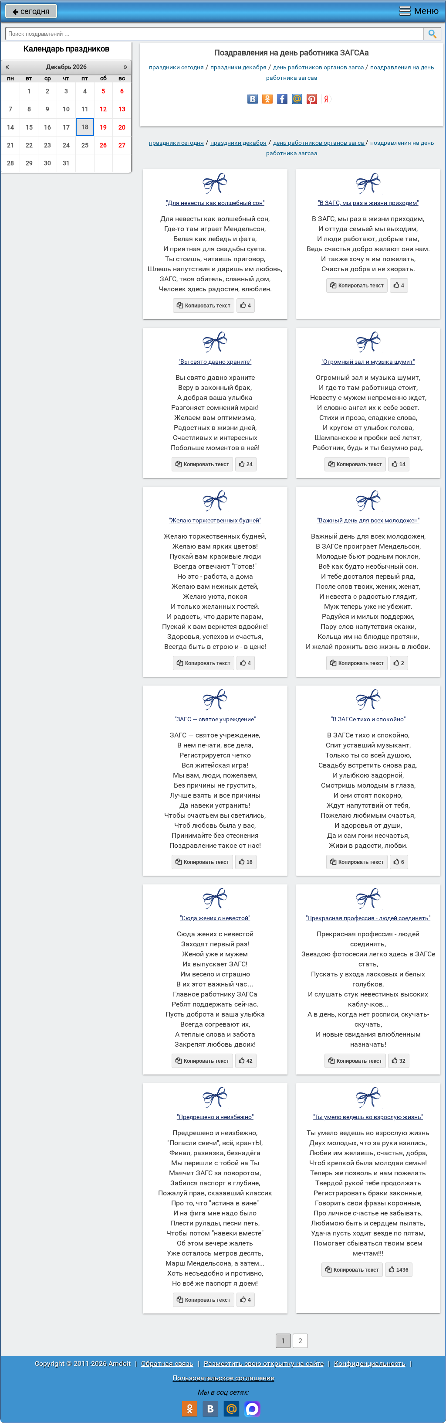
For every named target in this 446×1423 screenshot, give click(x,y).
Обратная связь (167, 1363)
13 (121, 109)
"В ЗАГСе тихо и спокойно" (368, 719)
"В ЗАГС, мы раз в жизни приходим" (368, 202)
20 (121, 127)
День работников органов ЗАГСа (319, 67)
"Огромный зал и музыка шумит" (368, 361)
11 (84, 109)
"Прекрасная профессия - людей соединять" (368, 918)
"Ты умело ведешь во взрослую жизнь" (368, 1116)
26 (103, 145)
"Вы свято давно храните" (215, 361)
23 (47, 145)
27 (121, 145)
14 (10, 127)
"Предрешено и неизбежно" (215, 1116)
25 (84, 145)
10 (66, 109)
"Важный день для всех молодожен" (368, 520)
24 (66, 145)
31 (66, 163)
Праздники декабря (238, 67)
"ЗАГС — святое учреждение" (215, 719)
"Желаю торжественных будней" (215, 520)
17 (66, 127)
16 (47, 127)
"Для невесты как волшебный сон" (215, 202)
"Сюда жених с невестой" (215, 918)
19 (103, 127)
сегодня (31, 11)
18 (84, 126)
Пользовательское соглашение (223, 1378)
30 (47, 163)
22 (29, 145)
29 (29, 163)
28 (10, 163)
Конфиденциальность (369, 1363)
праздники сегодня (176, 67)
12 (103, 109)
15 (29, 127)
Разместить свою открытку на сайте (264, 1363)
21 (10, 145)
